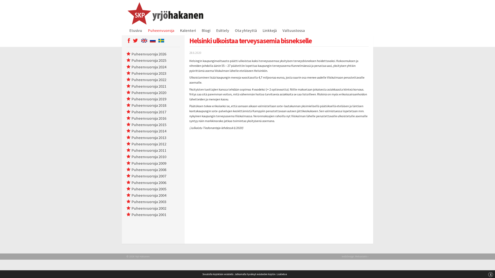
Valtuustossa (293, 30)
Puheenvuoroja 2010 (148, 156)
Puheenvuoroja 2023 (148, 73)
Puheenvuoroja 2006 (148, 182)
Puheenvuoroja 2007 (148, 176)
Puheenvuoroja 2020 (148, 92)
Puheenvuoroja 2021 (148, 86)
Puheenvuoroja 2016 (148, 118)
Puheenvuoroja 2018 (148, 105)
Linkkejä (270, 30)
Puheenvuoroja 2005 (148, 189)
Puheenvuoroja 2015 (148, 124)
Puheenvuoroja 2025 (148, 60)
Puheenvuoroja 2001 (148, 214)
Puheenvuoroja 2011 (148, 150)
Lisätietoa (282, 274)
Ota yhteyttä (246, 30)
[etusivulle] (164, 14)
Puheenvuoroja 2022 (148, 79)
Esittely (222, 30)
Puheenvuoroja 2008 (148, 169)
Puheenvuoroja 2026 (148, 54)
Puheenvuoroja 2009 (148, 163)
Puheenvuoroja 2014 (148, 131)
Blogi (206, 30)
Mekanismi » (362, 256)
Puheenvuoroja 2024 (148, 67)
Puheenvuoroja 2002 (148, 208)
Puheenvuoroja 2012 (148, 144)
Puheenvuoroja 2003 (148, 201)
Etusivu (135, 30)
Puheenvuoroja (161, 30)
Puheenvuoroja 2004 (148, 195)
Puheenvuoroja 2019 (148, 99)
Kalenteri (188, 30)
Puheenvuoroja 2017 (148, 111)
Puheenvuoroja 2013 (148, 137)
